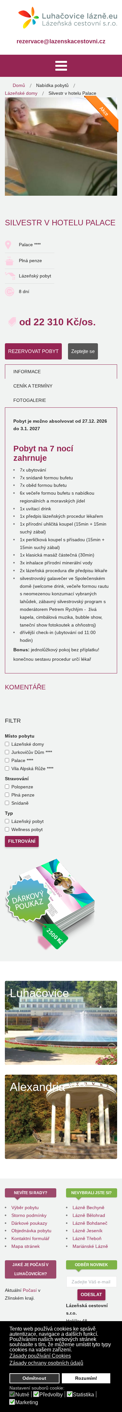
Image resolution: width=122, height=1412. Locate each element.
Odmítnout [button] (34, 1378)
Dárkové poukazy (29, 1223)
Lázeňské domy (27, 744)
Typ (9, 813)
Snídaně (20, 803)
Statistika (83, 1394)
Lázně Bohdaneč (90, 1223)
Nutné (22, 1394)
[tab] (61, 371)
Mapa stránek (25, 1246)
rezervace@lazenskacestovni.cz (61, 41)
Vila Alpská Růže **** (32, 768)
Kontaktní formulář (30, 1238)
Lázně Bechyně (88, 1207)
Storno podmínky (29, 1215)
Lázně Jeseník (87, 1230)
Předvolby (51, 1394)
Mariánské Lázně (90, 1246)
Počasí (30, 1290)
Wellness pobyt (27, 829)
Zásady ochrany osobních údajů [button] (46, 1363)
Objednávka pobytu (31, 1230)
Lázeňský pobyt (27, 821)
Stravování (17, 778)
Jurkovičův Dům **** (31, 752)
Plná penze (22, 795)
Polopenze (22, 786)
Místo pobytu (19, 736)
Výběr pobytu (25, 1207)
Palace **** (22, 760)
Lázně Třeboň (87, 1238)
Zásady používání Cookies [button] (40, 1356)
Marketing (26, 1402)
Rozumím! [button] (86, 1378)
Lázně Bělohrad (89, 1215)
